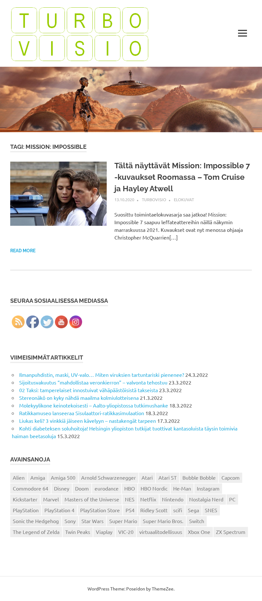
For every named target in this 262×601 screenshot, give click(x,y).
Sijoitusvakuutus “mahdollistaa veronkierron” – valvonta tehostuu (93, 382)
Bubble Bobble (199, 477)
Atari (147, 477)
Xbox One (199, 532)
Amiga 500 (63, 477)
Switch (196, 521)
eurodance (107, 488)
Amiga (37, 477)
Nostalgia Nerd (206, 499)
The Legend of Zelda (36, 532)
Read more (22, 250)
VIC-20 (126, 532)
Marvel (51, 499)
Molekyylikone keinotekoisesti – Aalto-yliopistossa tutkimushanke (93, 405)
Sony (70, 521)
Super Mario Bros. (163, 521)
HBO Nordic (154, 488)
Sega (193, 510)
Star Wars (92, 521)
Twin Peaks (77, 532)
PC (232, 499)
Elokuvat (184, 199)
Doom (82, 488)
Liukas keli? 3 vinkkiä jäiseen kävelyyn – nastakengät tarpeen (87, 420)
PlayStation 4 (59, 510)
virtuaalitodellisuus (160, 532)
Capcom (230, 477)
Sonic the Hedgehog (36, 521)
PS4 (130, 510)
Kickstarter (25, 499)
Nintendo (172, 499)
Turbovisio (154, 199)
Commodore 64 (30, 488)
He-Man (182, 488)
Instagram (208, 488)
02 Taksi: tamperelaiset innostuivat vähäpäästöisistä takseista (88, 390)
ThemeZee (162, 588)
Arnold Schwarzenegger (108, 477)
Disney (61, 488)
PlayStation (26, 510)
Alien (19, 477)
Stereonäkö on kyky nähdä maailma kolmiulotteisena (79, 397)
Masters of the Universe (92, 499)
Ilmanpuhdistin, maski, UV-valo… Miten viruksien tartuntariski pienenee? (101, 374)
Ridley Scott (153, 510)
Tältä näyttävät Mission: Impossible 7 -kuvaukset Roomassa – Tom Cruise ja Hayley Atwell (182, 177)
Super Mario (123, 521)
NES (130, 499)
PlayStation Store (100, 510)
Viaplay (104, 532)
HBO (129, 488)
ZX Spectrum (230, 532)
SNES (211, 510)
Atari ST (167, 477)
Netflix (148, 499)
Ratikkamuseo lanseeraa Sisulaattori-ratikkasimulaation (81, 413)
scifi (177, 510)
